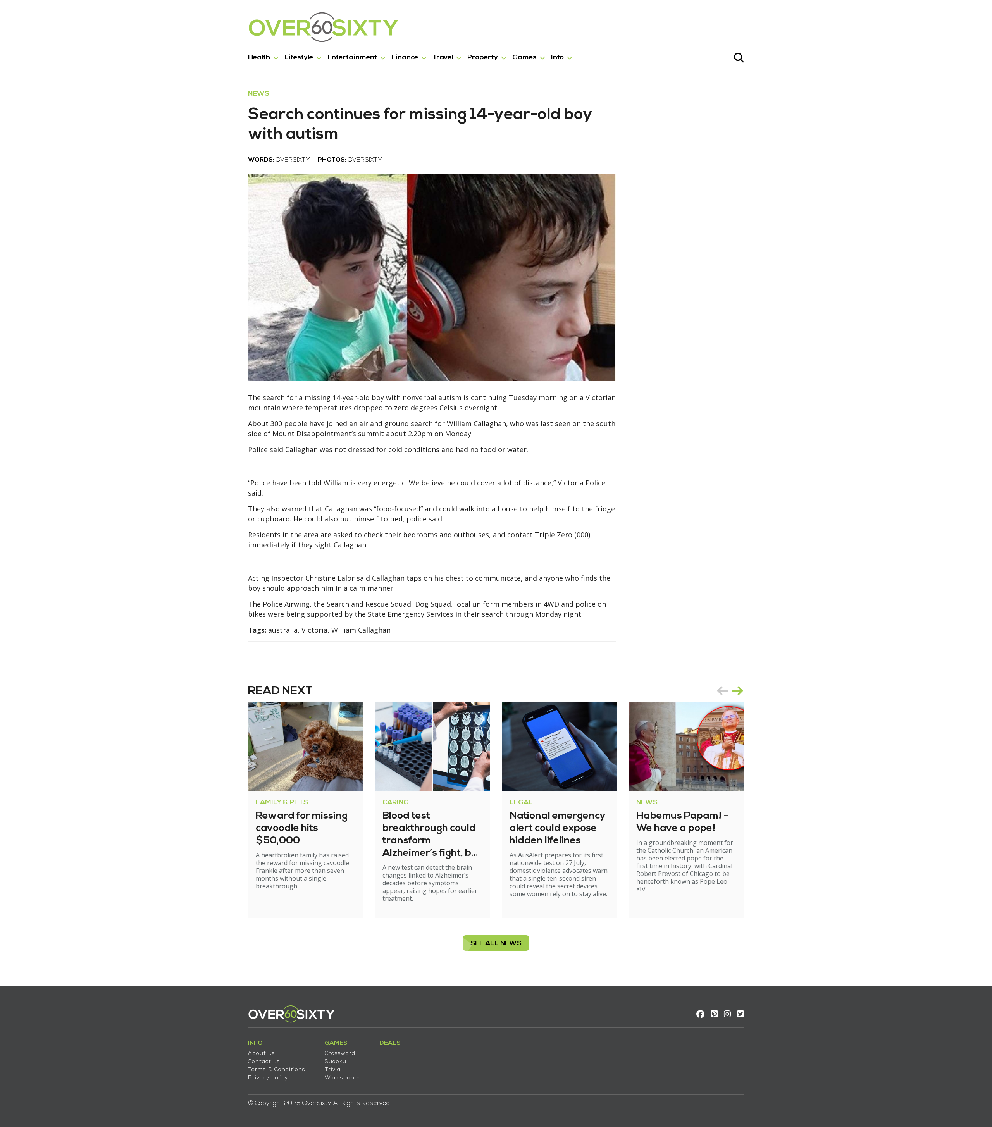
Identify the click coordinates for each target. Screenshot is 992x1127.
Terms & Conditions (276, 1070)
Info (557, 57)
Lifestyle (298, 57)
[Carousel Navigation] (730, 691)
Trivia (333, 1070)
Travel (442, 57)
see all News (496, 943)
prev (722, 691)
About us (261, 1053)
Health (259, 57)
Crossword (340, 1053)
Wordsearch (342, 1078)
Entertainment (352, 57)
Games (524, 57)
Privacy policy (268, 1078)
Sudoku (335, 1062)
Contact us (264, 1062)
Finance (404, 57)
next (738, 691)
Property (482, 57)
